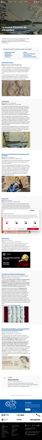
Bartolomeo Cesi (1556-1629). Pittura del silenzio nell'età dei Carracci (15, 154)
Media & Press (14, 430)
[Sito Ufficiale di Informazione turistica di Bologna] (1, 2)
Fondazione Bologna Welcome (5, 427)
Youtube (38, 425)
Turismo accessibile (15, 429)
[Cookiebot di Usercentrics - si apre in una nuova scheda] (30, 210)
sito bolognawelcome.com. (23, 386)
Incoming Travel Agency (5, 432)
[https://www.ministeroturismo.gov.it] (6, 416)
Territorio (13, 427)
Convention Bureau (4, 431)
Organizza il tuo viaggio (15, 426)
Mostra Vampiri (5, 238)
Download (13, 431)
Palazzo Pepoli (4, 436)
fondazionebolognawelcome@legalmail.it (30, 434)
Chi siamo (3, 425)
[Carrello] (36, 2)
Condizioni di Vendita (32, 428)
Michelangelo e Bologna (10, 52)
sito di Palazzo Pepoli (15, 305)
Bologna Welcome (13, 32)
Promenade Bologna (15, 434)
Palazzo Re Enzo (4, 430)
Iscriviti (27, 409)
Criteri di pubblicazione (27, 429)
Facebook (34, 425)
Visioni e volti (8, 56)
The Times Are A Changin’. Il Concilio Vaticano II (29, 54)
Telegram (39, 425)
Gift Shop (13, 435)
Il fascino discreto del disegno (29, 56)
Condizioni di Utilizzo (27, 428)
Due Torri (3, 435)
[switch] (16, 223)
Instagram (32, 425)
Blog (12, 433)
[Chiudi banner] (38, 210)
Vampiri (25, 52)
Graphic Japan (8, 53)
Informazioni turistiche (15, 425)
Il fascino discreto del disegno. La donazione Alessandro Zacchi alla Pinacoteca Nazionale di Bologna (15, 329)
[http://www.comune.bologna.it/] (19, 420)
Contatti (3, 428)
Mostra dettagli (34, 226)
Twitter (36, 425)
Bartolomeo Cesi (8, 55)
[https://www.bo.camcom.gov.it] (5, 420)
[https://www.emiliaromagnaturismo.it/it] (35, 420)
